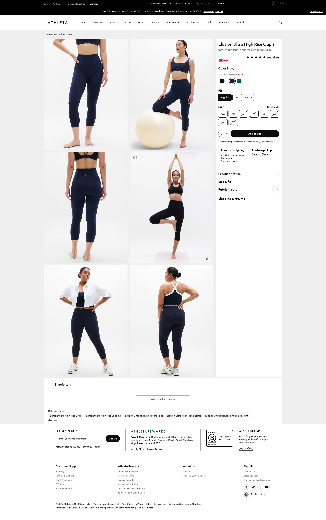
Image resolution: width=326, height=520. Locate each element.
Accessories (173, 22)
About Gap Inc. (193, 504)
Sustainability (176, 504)
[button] (130, 208)
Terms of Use (160, 504)
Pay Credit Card (126, 475)
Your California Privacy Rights (136, 504)
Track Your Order (64, 480)
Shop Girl (219, 11)
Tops (112, 22)
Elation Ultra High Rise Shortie (184, 415)
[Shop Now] (163, 11)
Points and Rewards (128, 471)
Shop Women (209, 11)
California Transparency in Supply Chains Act (111, 507)
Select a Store (260, 154)
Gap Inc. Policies (145, 507)
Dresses (154, 22)
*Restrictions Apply (68, 447)
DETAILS (220, 4)
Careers (187, 471)
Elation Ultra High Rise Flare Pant (144, 415)
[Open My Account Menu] (273, 4)
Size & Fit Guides (64, 488)
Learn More (154, 449)
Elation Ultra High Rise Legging (103, 415)
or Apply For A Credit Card (131, 492)
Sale (209, 22)
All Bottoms (66, 34)
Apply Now (137, 449)
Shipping (60, 471)
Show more (52, 420)
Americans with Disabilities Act (71, 507)
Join (234, 161)
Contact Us (249, 471)
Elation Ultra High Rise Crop (66, 415)
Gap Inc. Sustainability (194, 475)
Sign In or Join (203, 4)
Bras (140, 22)
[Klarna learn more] (271, 142)
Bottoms (98, 22)
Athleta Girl (193, 22)
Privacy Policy (92, 447)
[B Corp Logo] (219, 438)
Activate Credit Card (128, 484)
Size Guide (273, 107)
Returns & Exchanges (66, 475)
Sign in (225, 161)
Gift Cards (61, 484)
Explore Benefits (126, 480)
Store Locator (251, 475)
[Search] (280, 22)
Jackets (126, 22)
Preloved (224, 22)
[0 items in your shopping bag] (281, 4)
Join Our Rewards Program (131, 488)
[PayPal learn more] (260, 142)
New (83, 22)
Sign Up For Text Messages (257, 480)
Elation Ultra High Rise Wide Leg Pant (226, 415)
